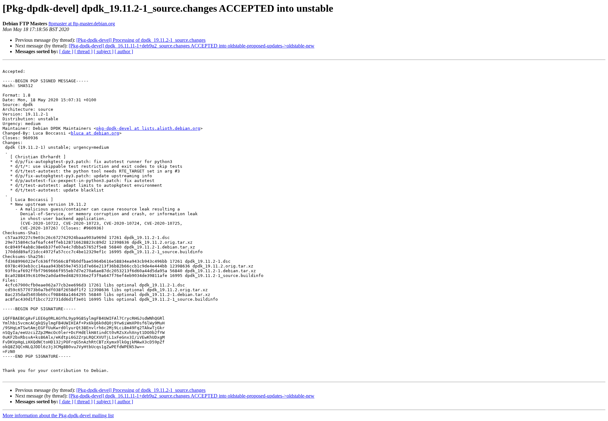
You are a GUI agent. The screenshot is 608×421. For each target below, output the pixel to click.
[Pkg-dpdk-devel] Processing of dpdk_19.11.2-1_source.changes (141, 40)
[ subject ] (103, 51)
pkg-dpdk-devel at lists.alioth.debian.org (148, 128)
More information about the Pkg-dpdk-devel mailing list (58, 415)
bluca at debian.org (95, 133)
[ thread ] (83, 51)
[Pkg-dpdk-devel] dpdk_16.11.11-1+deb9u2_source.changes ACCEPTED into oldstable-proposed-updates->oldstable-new (191, 45)
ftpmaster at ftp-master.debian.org (81, 23)
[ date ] (66, 51)
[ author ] (124, 51)
